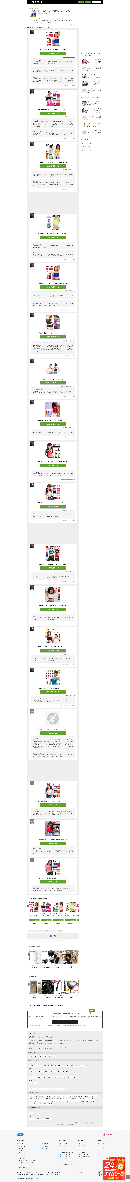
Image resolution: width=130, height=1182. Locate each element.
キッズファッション (38, 930)
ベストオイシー (71, 1122)
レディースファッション (34, 1101)
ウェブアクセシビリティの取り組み (41, 1172)
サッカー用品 (68, 1096)
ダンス (30, 930)
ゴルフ (31, 1071)
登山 (64, 1077)
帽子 (57, 1101)
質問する (81, 2)
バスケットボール (48, 1071)
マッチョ (43, 1118)
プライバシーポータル (69, 1172)
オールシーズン (52, 1056)
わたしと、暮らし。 (58, 1122)
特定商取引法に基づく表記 (23, 1174)
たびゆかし (94, 1122)
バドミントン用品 (94, 1096)
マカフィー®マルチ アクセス (68, 1161)
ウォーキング (32, 1065)
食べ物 (92, 1101)
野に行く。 (78, 1122)
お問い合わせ (20, 1172)
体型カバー (49, 1118)
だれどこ (40, 1122)
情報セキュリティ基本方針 (37, 1174)
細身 (38, 1118)
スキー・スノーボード (42, 1077)
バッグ (52, 1101)
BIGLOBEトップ (58, 1174)
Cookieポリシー (80, 1172)
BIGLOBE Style (84, 1154)
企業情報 (80, 1141)
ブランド (82, 1145)
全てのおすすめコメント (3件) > (67, 85)
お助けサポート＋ (23, 1158)
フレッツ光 (64, 1148)
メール (101, 1145)
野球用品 (62, 1096)
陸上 (86, 1065)
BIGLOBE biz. (65, 1143)
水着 (71, 1101)
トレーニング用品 (33, 1096)
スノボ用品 (68, 1098)
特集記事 (73, 2)
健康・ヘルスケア (33, 1088)
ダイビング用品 (55, 1098)
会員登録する (65, 1022)
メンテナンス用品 (81, 1098)
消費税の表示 (28, 1172)
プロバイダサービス (66, 1150)
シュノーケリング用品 (45, 1098)
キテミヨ (65, 1122)
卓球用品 (32, 1098)
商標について (49, 1174)
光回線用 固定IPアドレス (67, 1152)
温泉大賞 (46, 1146)
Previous (28, 906)
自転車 (50, 1077)
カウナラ (84, 1122)
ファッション (48, 1088)
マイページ (97, 2)
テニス (55, 1071)
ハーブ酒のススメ (60, 1124)
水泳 (76, 1065)
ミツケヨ (89, 1122)
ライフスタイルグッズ (41, 1103)
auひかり (21, 1148)
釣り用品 (74, 1098)
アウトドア (75, 1077)
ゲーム (55, 1088)
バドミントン (61, 1071)
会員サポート (102, 1148)
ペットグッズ (50, 1103)
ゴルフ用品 (56, 1096)
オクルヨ (45, 1122)
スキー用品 (62, 1098)
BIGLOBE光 (22, 1146)
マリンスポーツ (33, 1077)
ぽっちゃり (32, 1118)
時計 (62, 1101)
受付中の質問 (53, 2)
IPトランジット (65, 1158)
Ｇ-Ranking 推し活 (69, 1124)
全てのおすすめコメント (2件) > (67, 138)
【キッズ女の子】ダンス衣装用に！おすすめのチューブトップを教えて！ (49, 1005)
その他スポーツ (33, 1083)
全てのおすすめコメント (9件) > (67, 664)
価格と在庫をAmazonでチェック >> (68, 386)
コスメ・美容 (32, 1103)
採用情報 (82, 1152)
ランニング (39, 1065)
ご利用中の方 (100, 1141)
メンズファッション (91, 1098)
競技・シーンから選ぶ (86, 143)
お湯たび (50, 1122)
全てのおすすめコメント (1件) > (67, 355)
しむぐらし (46, 1148)
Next (77, 906)
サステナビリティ (84, 1148)
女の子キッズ (59, 930)
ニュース (82, 1150)
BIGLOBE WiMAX (23, 1153)
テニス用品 (86, 1096)
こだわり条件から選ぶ (86, 150)
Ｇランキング (34, 1122)
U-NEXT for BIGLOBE (24, 1165)
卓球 (67, 1071)
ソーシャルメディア (85, 1156)
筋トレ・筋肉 (51, 1065)
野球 (36, 1071)
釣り (69, 1077)
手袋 (67, 1101)
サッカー (41, 1071)
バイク (55, 1077)
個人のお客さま (21, 1141)
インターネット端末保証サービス (27, 1160)
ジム (45, 1065)
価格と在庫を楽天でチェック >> (69, 57)
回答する (88, 2)
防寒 (31, 1112)
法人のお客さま (63, 1141)
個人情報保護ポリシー (57, 1172)
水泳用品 (37, 1098)
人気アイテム (63, 2)
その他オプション (23, 1167)
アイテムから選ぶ (85, 146)
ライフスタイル (61, 1088)
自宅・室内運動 (70, 1065)
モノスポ (30, 1005)
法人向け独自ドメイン (67, 1164)
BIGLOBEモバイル (23, 1150)
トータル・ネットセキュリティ (26, 1162)
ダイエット (58, 1065)
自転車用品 (41, 1096)
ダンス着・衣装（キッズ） (49, 930)
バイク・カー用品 (49, 1096)
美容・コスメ (41, 1088)
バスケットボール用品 (78, 1096)
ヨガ (63, 1065)
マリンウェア (77, 1101)
